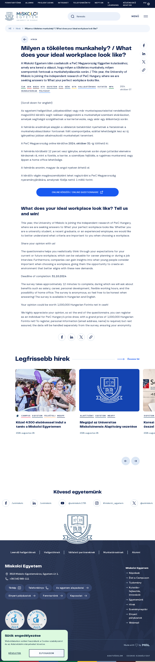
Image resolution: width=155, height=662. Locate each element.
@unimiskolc (146, 503)
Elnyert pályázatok (20, 595)
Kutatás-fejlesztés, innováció (134, 591)
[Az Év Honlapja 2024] (15, 620)
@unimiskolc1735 (77, 503)
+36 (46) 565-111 (19, 578)
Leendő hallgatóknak (23, 552)
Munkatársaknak (113, 552)
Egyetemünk (136, 599)
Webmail (134, 622)
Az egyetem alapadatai (70, 587)
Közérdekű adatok (129, 4)
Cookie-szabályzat (138, 656)
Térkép (12, 587)
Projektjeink (46, 3)
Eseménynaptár (138, 609)
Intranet (63, 3)
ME (10, 28)
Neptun (99, 3)
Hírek (34, 39)
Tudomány (135, 582)
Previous (126, 461)
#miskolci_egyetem (113, 503)
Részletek (14, 653)
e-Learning (113, 4)
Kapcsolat (76, 595)
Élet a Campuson (139, 577)
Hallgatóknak (52, 552)
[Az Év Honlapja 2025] (37, 620)
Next (135, 461)
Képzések (134, 573)
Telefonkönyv (82, 3)
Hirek (18, 28)
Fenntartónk (13, 3)
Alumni (29, 3)
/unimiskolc (17, 503)
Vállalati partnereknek (81, 552)
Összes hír (133, 359)
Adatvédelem (115, 656)
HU (144, 3)
